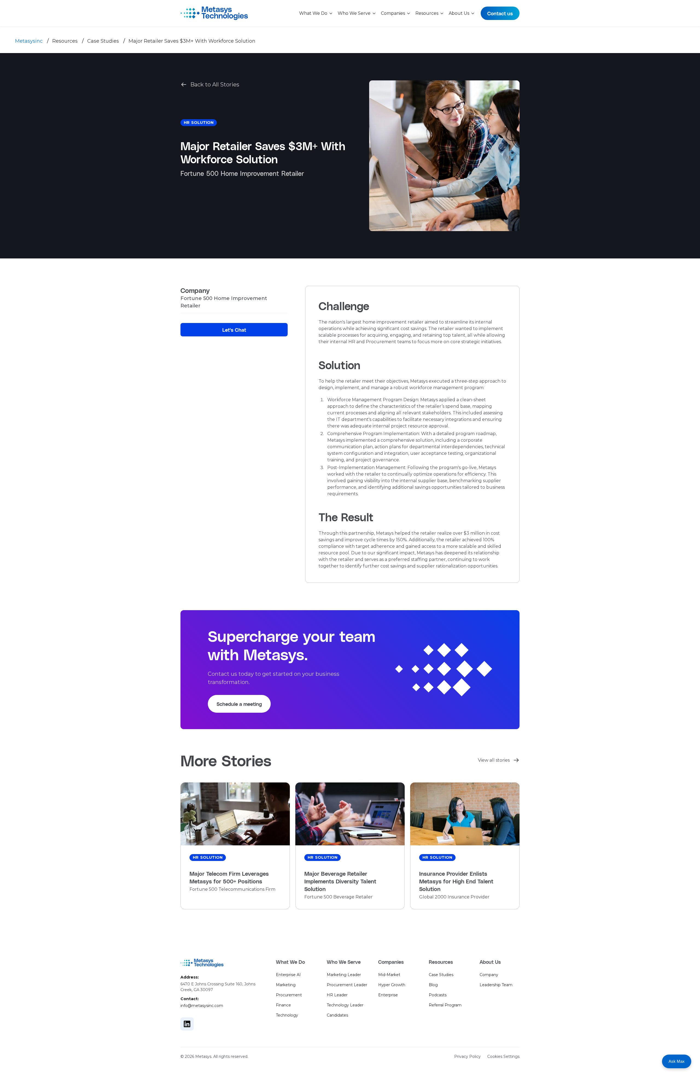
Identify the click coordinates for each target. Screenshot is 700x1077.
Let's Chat (234, 330)
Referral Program (445, 1005)
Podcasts (438, 994)
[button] (316, 13)
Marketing (286, 984)
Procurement (289, 994)
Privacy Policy (467, 1056)
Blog (433, 984)
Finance (283, 1005)
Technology (287, 1015)
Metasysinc (29, 41)
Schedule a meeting (239, 704)
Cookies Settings (503, 1056)
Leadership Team (496, 984)
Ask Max (677, 1061)
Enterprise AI (288, 974)
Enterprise (388, 994)
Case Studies (103, 41)
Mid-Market (389, 974)
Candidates (337, 1015)
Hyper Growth (391, 984)
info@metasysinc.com (201, 1005)
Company (489, 974)
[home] (214, 13)
